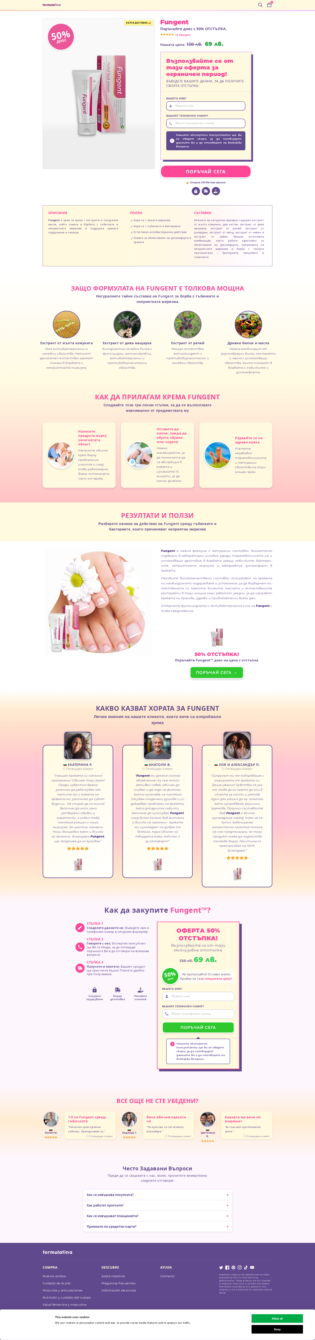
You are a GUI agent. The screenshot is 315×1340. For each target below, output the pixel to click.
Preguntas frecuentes (119, 1283)
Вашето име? (176, 98)
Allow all (277, 1318)
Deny (277, 1329)
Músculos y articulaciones (63, 1290)
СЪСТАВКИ (202, 213)
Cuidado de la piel (57, 1283)
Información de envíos (119, 1290)
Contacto (167, 1276)
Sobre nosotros (113, 1276)
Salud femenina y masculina (65, 1304)
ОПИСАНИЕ (57, 213)
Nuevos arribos (54, 1276)
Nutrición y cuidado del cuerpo (67, 1297)
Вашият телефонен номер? (187, 115)
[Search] (260, 5)
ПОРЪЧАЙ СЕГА (206, 171)
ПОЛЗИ (136, 213)
